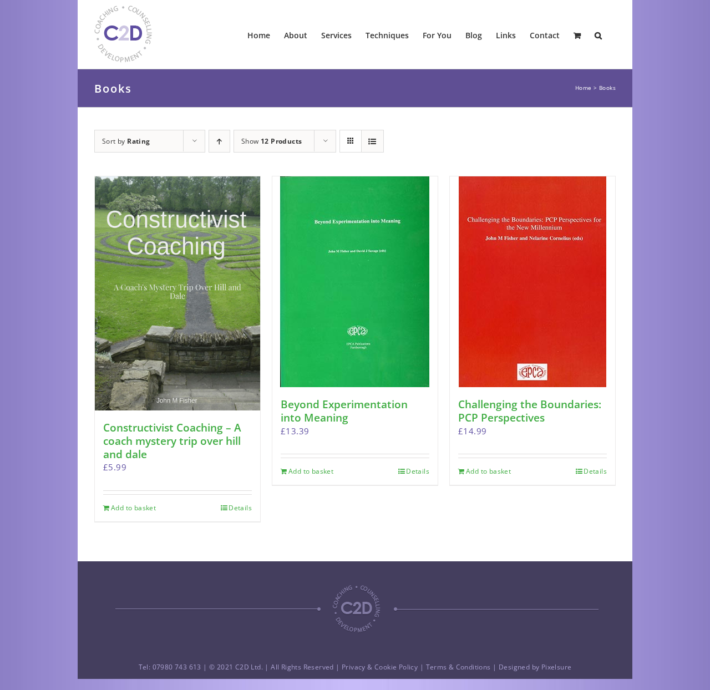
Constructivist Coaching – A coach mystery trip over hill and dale (172, 440)
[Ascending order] (219, 141)
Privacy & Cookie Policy (380, 667)
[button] (598, 34)
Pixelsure (556, 667)
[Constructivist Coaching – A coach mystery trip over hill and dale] (177, 293)
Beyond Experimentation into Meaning (344, 411)
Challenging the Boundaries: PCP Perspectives (529, 411)
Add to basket (133, 508)
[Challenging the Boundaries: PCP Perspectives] (532, 281)
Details (240, 508)
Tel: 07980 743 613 (170, 667)
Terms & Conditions (458, 667)
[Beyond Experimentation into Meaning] (355, 281)
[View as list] (372, 141)
